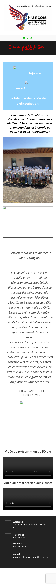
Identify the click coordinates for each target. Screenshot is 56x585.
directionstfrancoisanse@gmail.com (31, 557)
